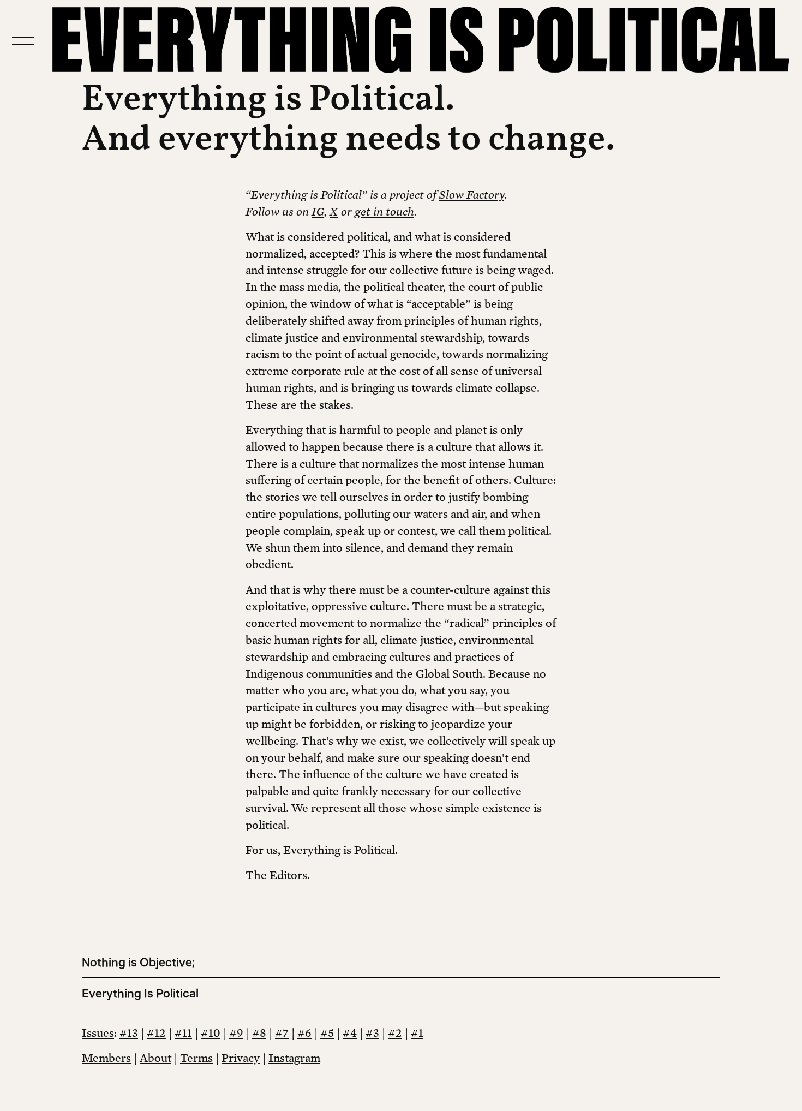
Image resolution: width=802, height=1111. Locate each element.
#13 (128, 1032)
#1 (417, 1032)
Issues (98, 1032)
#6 (304, 1032)
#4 (350, 1032)
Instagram (294, 1057)
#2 (395, 1032)
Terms (196, 1057)
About (155, 1057)
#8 (259, 1032)
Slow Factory (471, 194)
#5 (327, 1032)
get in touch (384, 211)
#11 (183, 1032)
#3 (372, 1032)
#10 (210, 1032)
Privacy (241, 1057)
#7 (282, 1032)
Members (106, 1057)
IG (318, 211)
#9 (236, 1032)
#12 (156, 1032)
